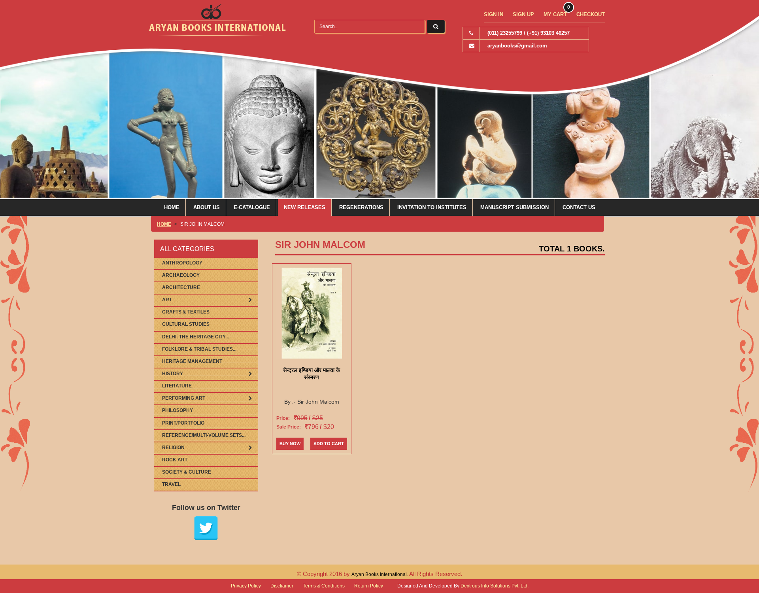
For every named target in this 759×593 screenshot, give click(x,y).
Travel (171, 484)
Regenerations (361, 207)
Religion (173, 447)
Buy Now (289, 443)
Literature (177, 386)
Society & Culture (186, 472)
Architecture (181, 287)
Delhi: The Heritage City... (195, 337)
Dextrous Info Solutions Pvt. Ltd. (495, 586)
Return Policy (368, 586)
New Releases (304, 207)
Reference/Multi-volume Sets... (203, 435)
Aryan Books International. (380, 574)
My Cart (555, 14)
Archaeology (181, 275)
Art (167, 299)
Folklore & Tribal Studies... (199, 349)
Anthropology (182, 263)
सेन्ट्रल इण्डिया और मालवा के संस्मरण (311, 373)
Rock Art (174, 460)
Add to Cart (328, 443)
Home (171, 207)
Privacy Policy (246, 586)
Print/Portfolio (183, 423)
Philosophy (177, 410)
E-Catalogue (252, 207)
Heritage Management (192, 361)
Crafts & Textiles (186, 312)
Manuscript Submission (514, 207)
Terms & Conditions (324, 586)
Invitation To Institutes (431, 207)
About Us (206, 207)
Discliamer (281, 586)
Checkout (590, 14)
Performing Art (183, 398)
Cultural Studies (186, 324)
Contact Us (579, 207)
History (172, 373)
